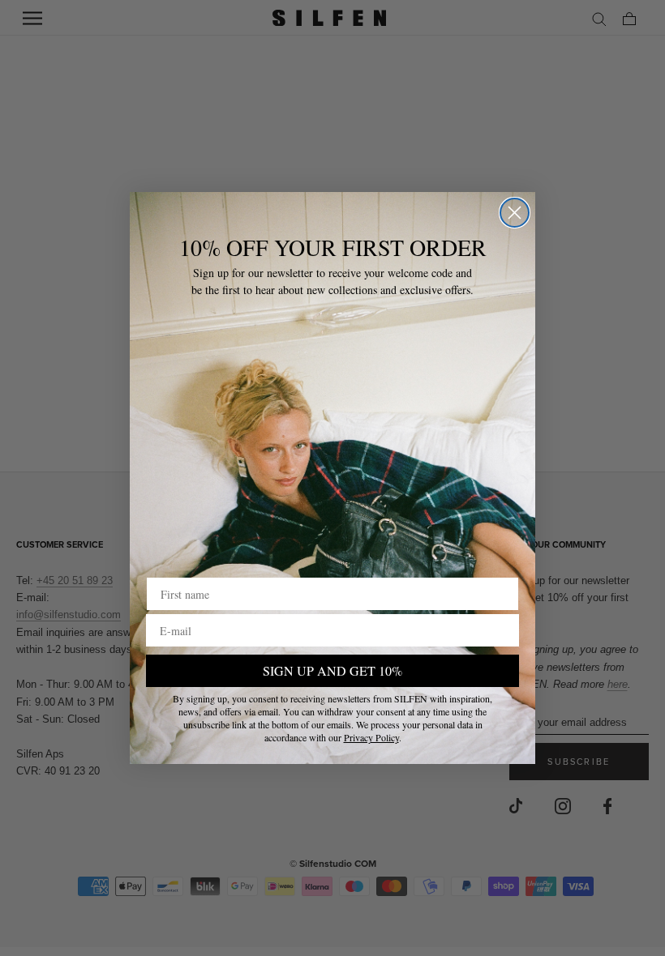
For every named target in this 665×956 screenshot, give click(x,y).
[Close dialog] (514, 212)
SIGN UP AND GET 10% (332, 670)
